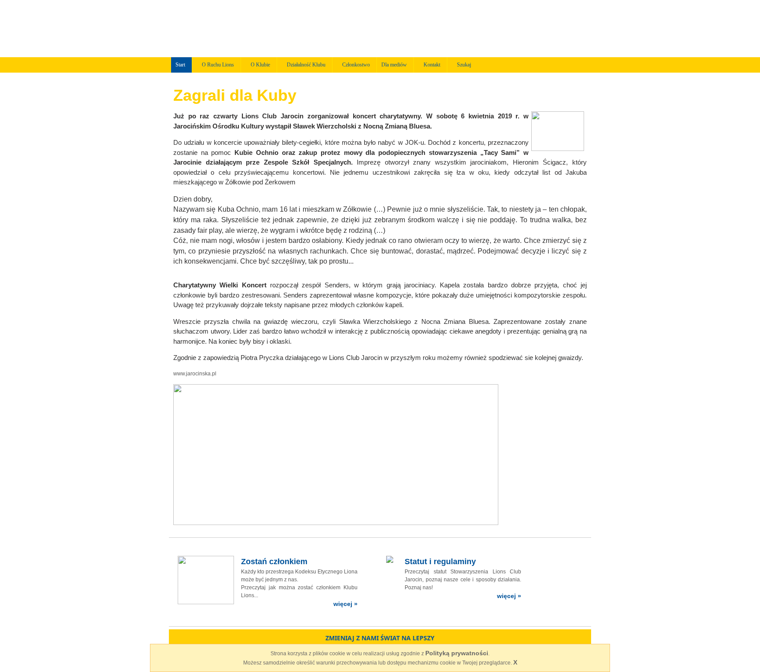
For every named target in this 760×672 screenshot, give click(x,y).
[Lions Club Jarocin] (302, 28)
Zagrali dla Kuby (234, 95)
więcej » (345, 603)
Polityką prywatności (456, 653)
